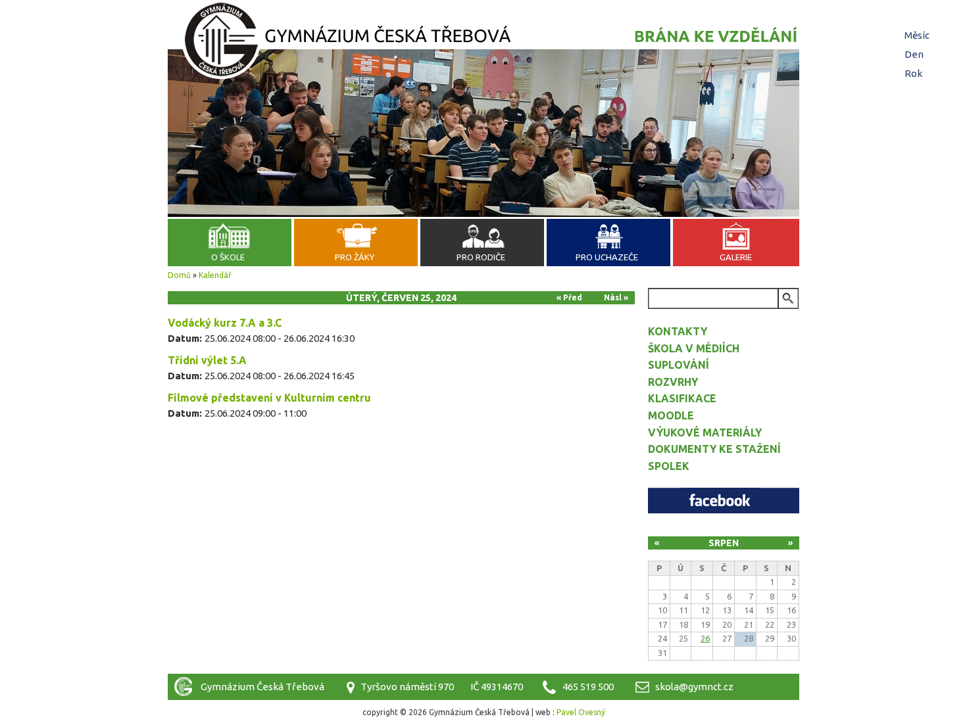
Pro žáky (354, 257)
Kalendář (215, 275)
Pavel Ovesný (581, 712)
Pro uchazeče (607, 257)
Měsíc (917, 35)
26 (705, 638)
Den (916, 54)
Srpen (723, 543)
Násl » (616, 297)
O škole (228, 257)
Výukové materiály (705, 432)
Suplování (678, 365)
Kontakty (677, 331)
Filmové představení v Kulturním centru (269, 398)
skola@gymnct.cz (694, 686)
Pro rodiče (481, 257)
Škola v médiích (693, 348)
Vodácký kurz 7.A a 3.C (225, 323)
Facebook (723, 500)
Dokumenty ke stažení (714, 449)
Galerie (736, 257)
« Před (569, 297)
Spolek (668, 466)
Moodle (671, 415)
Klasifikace (682, 398)
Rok (913, 73)
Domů (179, 275)
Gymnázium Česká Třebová (483, 42)
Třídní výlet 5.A (207, 360)
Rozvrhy (673, 382)
